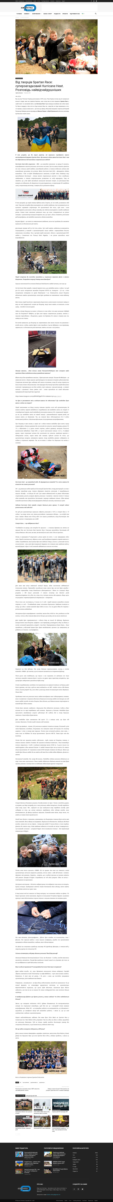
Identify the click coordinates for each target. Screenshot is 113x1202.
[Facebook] (91, 1)
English (63, 1)
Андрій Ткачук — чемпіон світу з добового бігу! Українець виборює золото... (32, 1163)
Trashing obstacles (45, 1)
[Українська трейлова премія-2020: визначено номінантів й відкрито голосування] (48, 1154)
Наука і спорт (48, 13)
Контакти (52, 1)
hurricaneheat (26, 1082)
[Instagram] (94, 1)
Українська (58, 1)
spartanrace (42, 1082)
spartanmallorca (34, 1082)
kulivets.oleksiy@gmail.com (53, 1194)
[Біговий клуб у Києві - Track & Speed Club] (42, 194)
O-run (39, 1)
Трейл (34, 1)
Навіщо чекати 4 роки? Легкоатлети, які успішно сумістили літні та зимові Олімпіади (57, 1089)
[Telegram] (96, 1)
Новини (26, 13)
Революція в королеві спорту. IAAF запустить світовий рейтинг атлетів (27, 1089)
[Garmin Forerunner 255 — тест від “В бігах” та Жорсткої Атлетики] (19, 1171)
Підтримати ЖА (75, 13)
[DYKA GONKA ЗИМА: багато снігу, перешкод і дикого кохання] (42, 1104)
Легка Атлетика (29, 1)
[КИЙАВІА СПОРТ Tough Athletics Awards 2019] (48, 1163)
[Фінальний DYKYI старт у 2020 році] (42, 1121)
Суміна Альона (19, 92)
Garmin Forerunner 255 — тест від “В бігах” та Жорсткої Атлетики (32, 1171)
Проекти (65, 13)
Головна (19, 13)
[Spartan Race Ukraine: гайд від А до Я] (23, 1121)
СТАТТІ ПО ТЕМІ (20, 1095)
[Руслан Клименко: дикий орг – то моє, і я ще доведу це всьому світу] (60, 1121)
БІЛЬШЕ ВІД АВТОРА (31, 1095)
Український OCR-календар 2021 (60, 1111)
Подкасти (57, 13)
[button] (96, 14)
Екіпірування (36, 13)
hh (20, 1082)
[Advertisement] (70, 7)
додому (17, 17)
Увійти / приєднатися (19, 1)
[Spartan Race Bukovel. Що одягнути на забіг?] (23, 1104)
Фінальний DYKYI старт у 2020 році (42, 1128)
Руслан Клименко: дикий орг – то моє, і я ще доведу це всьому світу (60, 1130)
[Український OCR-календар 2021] (60, 1104)
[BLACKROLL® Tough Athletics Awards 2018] (48, 1171)
